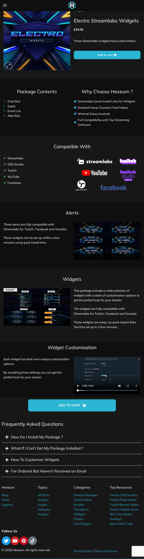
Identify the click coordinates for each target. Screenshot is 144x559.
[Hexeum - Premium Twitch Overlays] (72, 5)
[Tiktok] (32, 540)
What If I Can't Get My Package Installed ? (47, 448)
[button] (72, 405)
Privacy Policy (83, 551)
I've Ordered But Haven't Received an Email (48, 471)
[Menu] (5, 5)
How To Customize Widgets (35, 459)
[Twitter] (6, 540)
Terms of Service (106, 551)
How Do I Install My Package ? (37, 437)
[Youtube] (15, 540)
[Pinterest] (23, 540)
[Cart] (80, 6)
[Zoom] (8, 65)
